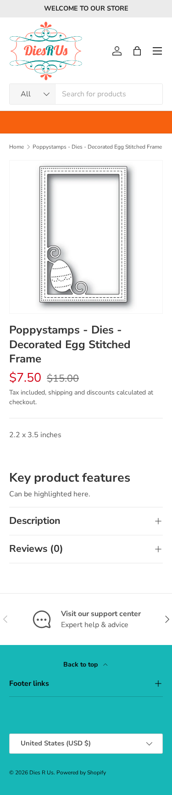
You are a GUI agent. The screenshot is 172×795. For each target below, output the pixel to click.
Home (16, 147)
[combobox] (86, 94)
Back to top (81, 664)
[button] (137, 51)
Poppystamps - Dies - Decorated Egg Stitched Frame (97, 147)
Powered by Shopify (81, 772)
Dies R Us (41, 772)
